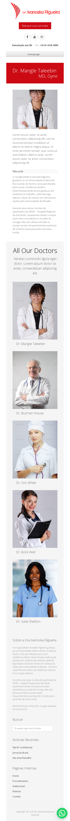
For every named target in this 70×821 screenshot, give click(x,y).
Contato (17, 796)
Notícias (17, 791)
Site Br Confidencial (22, 747)
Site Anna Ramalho (22, 757)
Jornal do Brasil (20, 752)
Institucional (19, 786)
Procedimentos (20, 781)
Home (16, 775)
